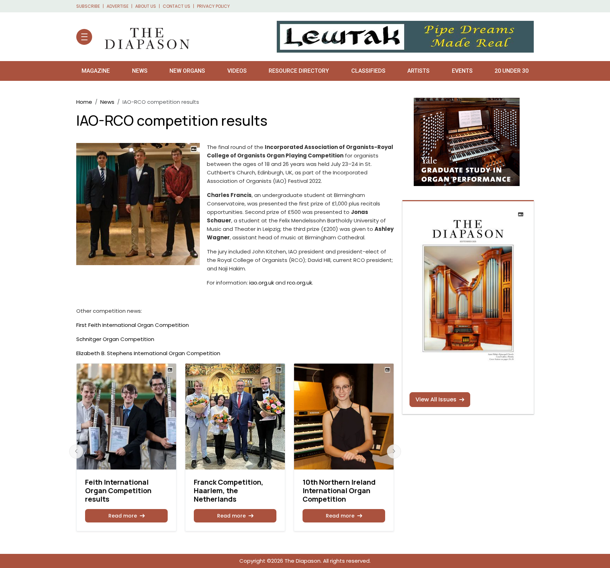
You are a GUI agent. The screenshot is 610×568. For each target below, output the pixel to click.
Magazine (96, 70)
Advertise (117, 6)
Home (84, 102)
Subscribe (88, 6)
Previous (76, 451)
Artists (418, 70)
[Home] (143, 37)
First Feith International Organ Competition (132, 325)
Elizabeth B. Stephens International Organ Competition (148, 353)
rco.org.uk (299, 282)
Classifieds (368, 70)
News (140, 70)
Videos (237, 70)
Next (394, 451)
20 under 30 (511, 70)
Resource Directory (299, 70)
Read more (122, 515)
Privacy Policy (213, 6)
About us (145, 6)
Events (462, 70)
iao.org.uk (261, 282)
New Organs (187, 70)
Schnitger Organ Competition (115, 339)
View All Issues (435, 399)
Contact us (176, 6)
